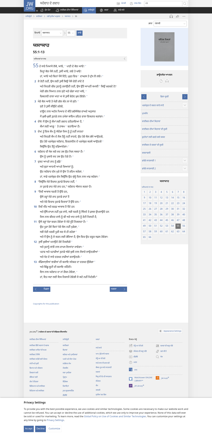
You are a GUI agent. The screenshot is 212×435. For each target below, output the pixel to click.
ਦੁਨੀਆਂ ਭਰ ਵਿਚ (101, 394)
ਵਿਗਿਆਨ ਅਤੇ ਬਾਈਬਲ (37, 386)
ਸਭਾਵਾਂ (98, 372)
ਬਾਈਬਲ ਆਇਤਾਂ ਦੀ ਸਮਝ (38, 350)
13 (35, 262)
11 (35, 222)
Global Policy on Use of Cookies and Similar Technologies (115, 416)
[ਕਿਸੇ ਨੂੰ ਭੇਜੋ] (177, 16)
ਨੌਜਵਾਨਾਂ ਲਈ (34, 373)
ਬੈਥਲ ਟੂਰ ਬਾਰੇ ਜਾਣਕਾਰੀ (103, 367)
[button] (67, 10)
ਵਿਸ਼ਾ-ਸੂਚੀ (164, 96)
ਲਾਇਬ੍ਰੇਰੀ (29, 16)
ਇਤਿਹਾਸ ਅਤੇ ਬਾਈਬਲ (37, 391)
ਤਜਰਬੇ (98, 390)
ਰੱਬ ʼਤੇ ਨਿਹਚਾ (34, 381)
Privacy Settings (55, 420)
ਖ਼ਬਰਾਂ (98, 339)
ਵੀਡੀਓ (65, 395)
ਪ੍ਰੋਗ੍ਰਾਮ (65, 377)
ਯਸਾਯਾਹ (67, 16)
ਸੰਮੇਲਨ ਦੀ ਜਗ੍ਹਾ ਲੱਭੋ (138, 351)
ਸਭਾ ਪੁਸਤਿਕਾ (67, 373)
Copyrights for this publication (46, 304)
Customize (54, 428)
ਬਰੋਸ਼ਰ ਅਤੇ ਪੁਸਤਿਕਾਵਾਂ (70, 354)
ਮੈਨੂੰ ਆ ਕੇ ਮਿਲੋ (100, 358)
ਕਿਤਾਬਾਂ (65, 350)
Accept (28, 428)
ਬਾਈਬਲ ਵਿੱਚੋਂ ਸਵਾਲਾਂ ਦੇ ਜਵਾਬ (39, 345)
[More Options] (183, 16)
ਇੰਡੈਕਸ (65, 381)
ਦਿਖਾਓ (37, 33)
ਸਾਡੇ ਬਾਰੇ (99, 348)
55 (36, 66)
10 (35, 207)
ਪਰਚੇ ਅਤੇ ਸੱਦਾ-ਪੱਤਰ (69, 359)
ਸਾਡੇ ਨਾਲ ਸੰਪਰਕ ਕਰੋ (103, 363)
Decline (40, 428)
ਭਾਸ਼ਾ (150, 23)
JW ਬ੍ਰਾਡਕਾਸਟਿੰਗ (68, 391)
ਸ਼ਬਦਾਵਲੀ (146, 153)
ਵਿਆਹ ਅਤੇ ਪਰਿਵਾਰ (36, 368)
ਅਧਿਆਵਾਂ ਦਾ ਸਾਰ (147, 187)
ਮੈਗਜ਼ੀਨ (65, 368)
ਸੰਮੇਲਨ (98, 381)
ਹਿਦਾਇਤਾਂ (66, 386)
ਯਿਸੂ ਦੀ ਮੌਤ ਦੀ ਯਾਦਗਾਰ (104, 376)
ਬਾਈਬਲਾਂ (39, 16)
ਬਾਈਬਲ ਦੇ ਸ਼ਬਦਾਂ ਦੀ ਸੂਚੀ (152, 145)
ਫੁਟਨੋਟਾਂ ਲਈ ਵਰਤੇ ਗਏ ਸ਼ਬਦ (153, 137)
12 (35, 242)
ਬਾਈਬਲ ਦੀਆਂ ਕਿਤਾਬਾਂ (151, 121)
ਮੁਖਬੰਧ (145, 113)
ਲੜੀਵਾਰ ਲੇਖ (67, 363)
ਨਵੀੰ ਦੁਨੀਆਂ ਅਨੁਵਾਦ (53, 16)
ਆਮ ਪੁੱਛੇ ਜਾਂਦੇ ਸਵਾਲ (102, 354)
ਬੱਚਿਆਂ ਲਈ (34, 377)
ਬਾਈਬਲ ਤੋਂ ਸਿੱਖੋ (35, 354)
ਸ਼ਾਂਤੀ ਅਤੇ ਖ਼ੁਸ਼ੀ (34, 363)
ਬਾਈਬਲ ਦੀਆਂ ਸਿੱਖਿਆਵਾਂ (38, 339)
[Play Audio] (171, 16)
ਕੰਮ (97, 385)
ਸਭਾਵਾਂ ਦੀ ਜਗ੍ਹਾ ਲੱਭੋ (164, 346)
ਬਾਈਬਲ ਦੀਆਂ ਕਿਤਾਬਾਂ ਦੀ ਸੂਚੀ (154, 129)
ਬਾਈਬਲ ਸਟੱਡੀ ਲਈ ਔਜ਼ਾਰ (38, 359)
